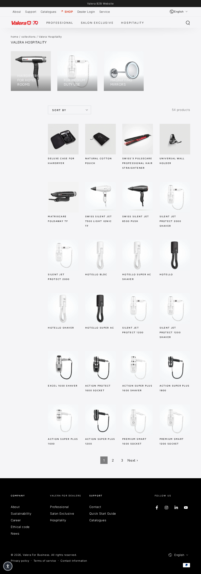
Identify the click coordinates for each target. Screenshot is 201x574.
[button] (187, 23)
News (15, 533)
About (15, 507)
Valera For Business (36, 554)
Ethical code (20, 527)
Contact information (73, 560)
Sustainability (21, 513)
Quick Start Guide (102, 513)
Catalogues (97, 520)
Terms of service (45, 560)
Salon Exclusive (62, 513)
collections (28, 36)
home (14, 36)
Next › (132, 460)
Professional (59, 507)
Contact (95, 507)
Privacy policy (20, 560)
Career (16, 520)
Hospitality (58, 520)
